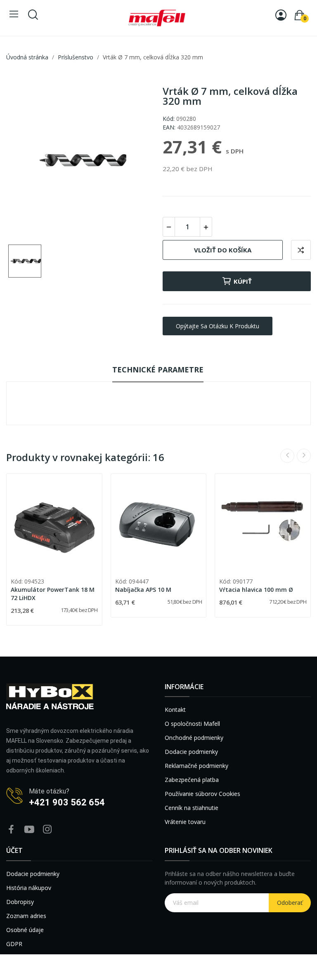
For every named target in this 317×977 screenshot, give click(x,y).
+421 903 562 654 (67, 802)
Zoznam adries (26, 916)
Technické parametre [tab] (157, 369)
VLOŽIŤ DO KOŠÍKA (222, 250)
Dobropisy (20, 902)
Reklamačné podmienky (196, 766)
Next (304, 456)
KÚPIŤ (243, 281)
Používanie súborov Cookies (202, 794)
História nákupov (28, 888)
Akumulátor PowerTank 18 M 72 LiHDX (53, 594)
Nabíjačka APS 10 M (143, 589)
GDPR (14, 944)
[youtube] (29, 829)
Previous (287, 456)
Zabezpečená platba (192, 780)
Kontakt (175, 709)
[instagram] (47, 829)
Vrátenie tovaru (185, 822)
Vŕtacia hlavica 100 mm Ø (256, 589)
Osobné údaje (25, 930)
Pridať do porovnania (301, 250)
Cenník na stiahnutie (191, 808)
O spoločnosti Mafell (192, 723)
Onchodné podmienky (194, 738)
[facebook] (11, 829)
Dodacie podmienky (191, 752)
